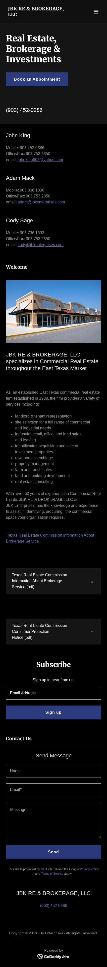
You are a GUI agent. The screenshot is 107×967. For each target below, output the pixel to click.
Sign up (53, 712)
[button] (96, 12)
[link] (39, 15)
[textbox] (53, 693)
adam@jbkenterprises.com (41, 202)
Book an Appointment (37, 79)
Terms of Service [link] (52, 873)
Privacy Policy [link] (89, 869)
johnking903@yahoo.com (40, 160)
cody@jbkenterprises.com (40, 245)
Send (53, 852)
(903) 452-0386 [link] (24, 110)
